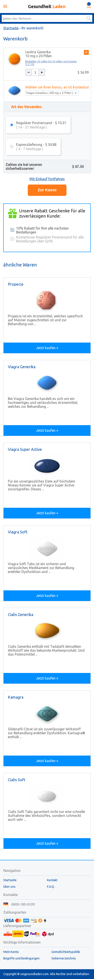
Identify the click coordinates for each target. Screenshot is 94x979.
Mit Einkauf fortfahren (47, 179)
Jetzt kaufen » (47, 348)
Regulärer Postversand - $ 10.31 (41, 125)
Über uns (9, 886)
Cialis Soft (16, 780)
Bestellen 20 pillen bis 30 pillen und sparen (51, 63)
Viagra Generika (21, 367)
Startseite (11, 28)
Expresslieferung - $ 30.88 (36, 147)
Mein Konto (11, 952)
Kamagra (15, 697)
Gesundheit (46, 6)
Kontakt (52, 880)
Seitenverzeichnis (63, 958)
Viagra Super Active (25, 449)
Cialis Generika (20, 614)
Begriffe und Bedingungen (21, 958)
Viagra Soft (18, 532)
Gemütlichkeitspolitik (65, 952)
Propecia (15, 284)
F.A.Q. (51, 886)
